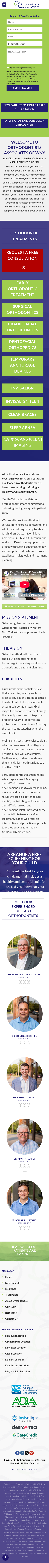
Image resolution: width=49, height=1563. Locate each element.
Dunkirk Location (14, 1359)
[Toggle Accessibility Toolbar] (5, 1557)
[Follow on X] (27, 1453)
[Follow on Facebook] (20, 982)
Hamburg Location (15, 1335)
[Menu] (4, 4)
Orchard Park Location (18, 1341)
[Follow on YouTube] (28, 982)
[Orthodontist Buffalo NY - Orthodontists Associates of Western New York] (26, 4)
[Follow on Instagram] (22, 1453)
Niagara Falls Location (17, 1371)
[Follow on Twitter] (24, 982)
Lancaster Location (15, 1347)
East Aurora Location (17, 1365)
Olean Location (13, 1353)
